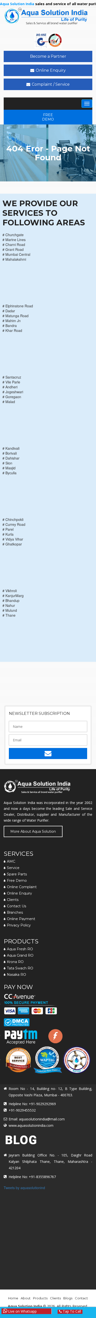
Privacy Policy (19, 925)
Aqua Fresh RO (20, 949)
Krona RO (15, 962)
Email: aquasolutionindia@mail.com (37, 1119)
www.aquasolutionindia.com (31, 1125)
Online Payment (21, 919)
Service (13, 868)
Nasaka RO (16, 974)
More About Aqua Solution (33, 831)
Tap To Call (71, 1312)
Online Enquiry (51, 70)
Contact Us (16, 906)
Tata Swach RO (20, 968)
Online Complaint (22, 887)
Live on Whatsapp (22, 1311)
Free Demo (48, 117)
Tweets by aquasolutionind (24, 1187)
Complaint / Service (51, 84)
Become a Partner (48, 56)
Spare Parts (17, 874)
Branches (15, 912)
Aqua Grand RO (20, 955)
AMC (11, 861)
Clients (12, 899)
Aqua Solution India (25, 1306)
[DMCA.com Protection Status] (17, 1020)
